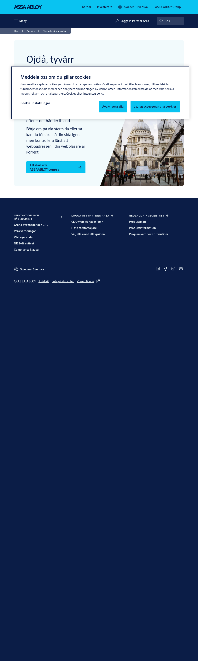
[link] (86, 7)
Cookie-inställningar (35, 103)
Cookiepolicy (74, 93)
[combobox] (170, 21)
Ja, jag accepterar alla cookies (155, 106)
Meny (23, 21)
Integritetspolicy (93, 93)
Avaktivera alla (113, 106)
